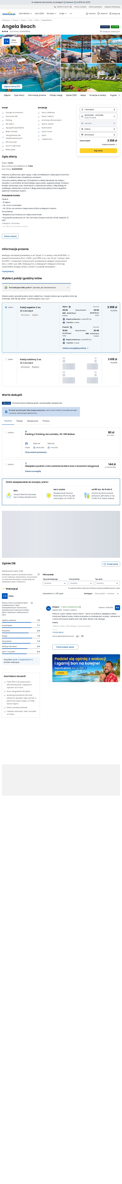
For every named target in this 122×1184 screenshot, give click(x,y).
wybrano (11, 307)
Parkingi (19, 421)
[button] (98, 116)
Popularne (8, 421)
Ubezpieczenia (32, 421)
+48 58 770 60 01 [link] (62, 7)
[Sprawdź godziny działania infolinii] (71, 7)
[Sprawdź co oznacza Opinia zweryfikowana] (80, 607)
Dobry (14, 40)
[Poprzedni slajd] (2, 95)
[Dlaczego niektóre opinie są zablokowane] (22, 571)
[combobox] (53, 583)
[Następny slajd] (119, 95)
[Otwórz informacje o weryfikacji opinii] (39, 574)
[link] (9, 13)
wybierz (11, 359)
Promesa (46, 421)
